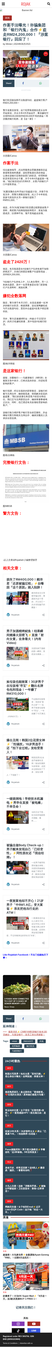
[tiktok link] (18, 1330)
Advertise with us (26, 1343)
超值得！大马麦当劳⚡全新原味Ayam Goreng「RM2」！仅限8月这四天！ (26, 1256)
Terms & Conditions (10, 1343)
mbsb (14, 1041)
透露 (18, 173)
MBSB (9, 506)
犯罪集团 (16, 1046)
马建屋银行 (17, 1051)
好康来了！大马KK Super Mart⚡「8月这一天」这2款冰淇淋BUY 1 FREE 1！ (25, 1297)
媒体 (9, 170)
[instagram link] (18, 1324)
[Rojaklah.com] (29, 4)
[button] (23, 83)
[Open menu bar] (3, 3)
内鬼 (42, 1041)
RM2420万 (28, 1041)
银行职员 (30, 1046)
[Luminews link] (33, 1330)
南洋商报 (10, 363)
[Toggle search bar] (48, 3)
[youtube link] (33, 1324)
